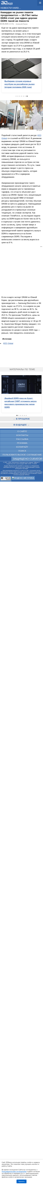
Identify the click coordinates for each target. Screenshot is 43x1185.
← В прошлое (21, 419)
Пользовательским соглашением (14, 1171)
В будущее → (21, 425)
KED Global (8, 343)
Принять (21, 1181)
